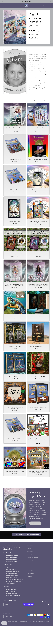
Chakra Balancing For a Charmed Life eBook (38, 222)
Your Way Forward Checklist (38, 189)
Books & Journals (11, 569)
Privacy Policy (30, 567)
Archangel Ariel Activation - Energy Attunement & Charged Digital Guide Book (14, 285)
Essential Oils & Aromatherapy (14, 579)
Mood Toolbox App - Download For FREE (15, 471)
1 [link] (22, 481)
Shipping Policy (30, 573)
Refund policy (24, 621)
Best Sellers (30, 551)
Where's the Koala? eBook (15, 346)
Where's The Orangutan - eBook (38, 316)
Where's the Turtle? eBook (15, 316)
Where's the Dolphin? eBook (15, 376)
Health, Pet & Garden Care (13, 581)
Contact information (45, 622)
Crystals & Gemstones (12, 571)
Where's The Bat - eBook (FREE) (38, 376)
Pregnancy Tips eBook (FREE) (14, 438)
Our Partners (30, 554)
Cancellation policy (36, 622)
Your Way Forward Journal (15, 221)
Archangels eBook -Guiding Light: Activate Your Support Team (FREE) (38, 128)
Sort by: (27, 100)
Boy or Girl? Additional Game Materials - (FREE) (15, 190)
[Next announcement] (50, 1)
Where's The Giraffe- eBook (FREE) (38, 346)
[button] (2, 5)
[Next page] (30, 481)
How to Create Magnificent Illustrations (38, 159)
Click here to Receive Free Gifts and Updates (26, 534)
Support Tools (7, 564)
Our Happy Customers (32, 557)
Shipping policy (46, 621)
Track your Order (31, 560)
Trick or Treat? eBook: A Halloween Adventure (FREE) (15, 408)
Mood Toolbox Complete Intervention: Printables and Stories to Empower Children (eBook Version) (38, 440)
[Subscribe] (20, 604)
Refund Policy (30, 570)
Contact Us (29, 576)
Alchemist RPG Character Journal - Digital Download (38, 254)
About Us (29, 548)
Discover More (35, 523)
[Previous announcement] (2, 1)
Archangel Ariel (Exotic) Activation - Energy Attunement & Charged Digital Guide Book (38, 285)
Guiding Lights (7, 552)
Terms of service (38, 621)
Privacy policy (31, 621)
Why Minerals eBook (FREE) (15, 159)
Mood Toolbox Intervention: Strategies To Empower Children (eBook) (38, 472)
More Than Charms (16, 621)
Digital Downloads (11, 573)
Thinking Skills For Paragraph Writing (38, 407)
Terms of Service (31, 563)
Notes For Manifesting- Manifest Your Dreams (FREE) (14, 128)
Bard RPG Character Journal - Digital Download (14, 254)
